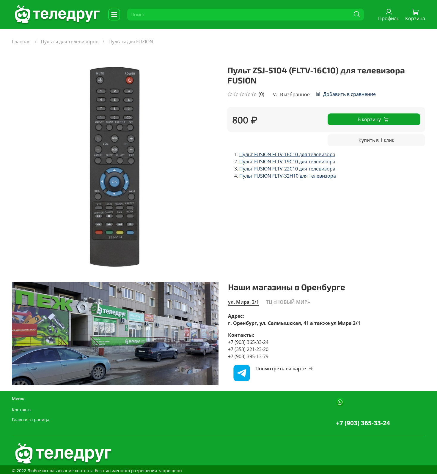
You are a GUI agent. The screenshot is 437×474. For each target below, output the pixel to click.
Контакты (22, 410)
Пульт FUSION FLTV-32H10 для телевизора (287, 176)
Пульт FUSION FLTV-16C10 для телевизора (287, 154)
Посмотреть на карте (280, 368)
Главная (21, 41)
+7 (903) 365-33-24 (363, 423)
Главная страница (30, 419)
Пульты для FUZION (131, 41)
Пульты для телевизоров (69, 41)
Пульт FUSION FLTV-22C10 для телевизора (287, 168)
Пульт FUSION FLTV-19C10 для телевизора (287, 161)
